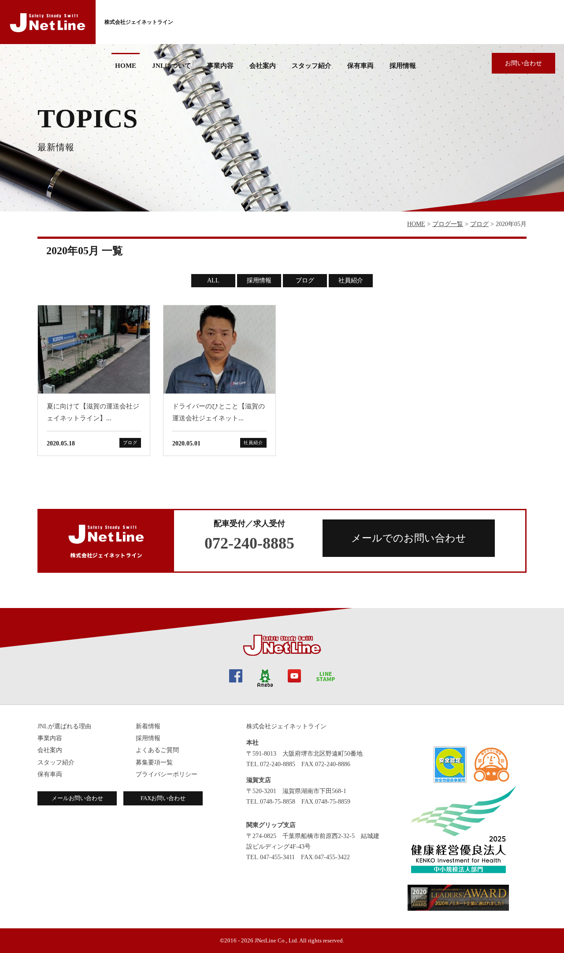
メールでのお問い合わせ (408, 538)
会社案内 (49, 750)
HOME (125, 65)
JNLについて (171, 65)
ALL (213, 280)
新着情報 (148, 726)
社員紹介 (350, 280)
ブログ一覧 (447, 224)
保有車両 (360, 65)
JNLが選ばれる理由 (64, 726)
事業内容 (220, 65)
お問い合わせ (523, 63)
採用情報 (403, 65)
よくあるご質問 (157, 750)
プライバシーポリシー (166, 774)
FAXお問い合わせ (163, 798)
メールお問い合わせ (77, 798)
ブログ (479, 224)
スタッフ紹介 (311, 65)
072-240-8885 (249, 543)
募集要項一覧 (154, 762)
